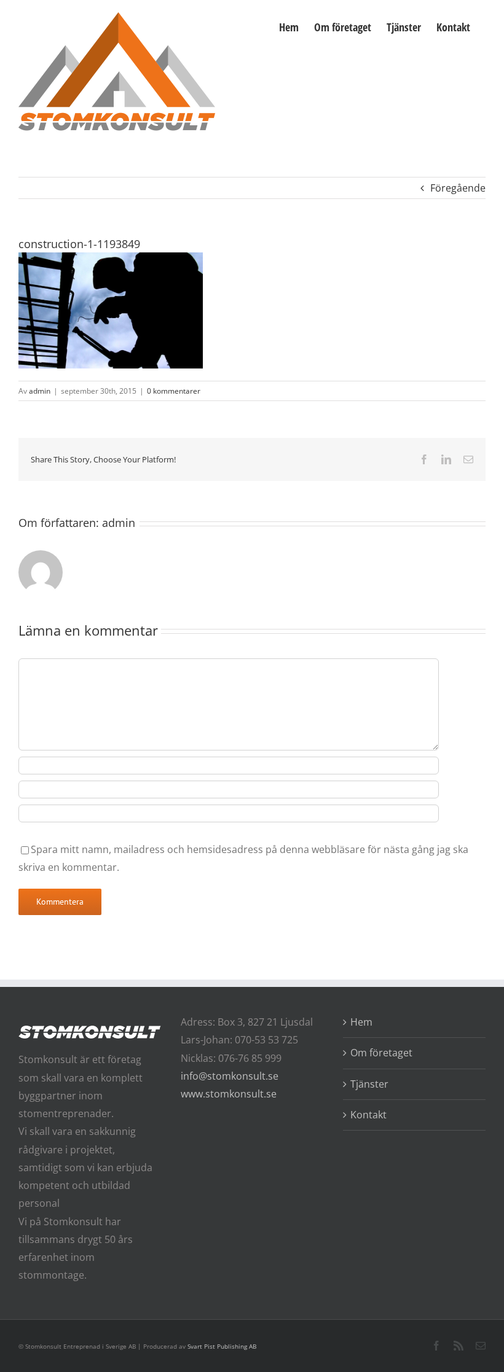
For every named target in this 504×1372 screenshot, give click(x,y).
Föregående (458, 188)
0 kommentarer (173, 391)
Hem (361, 1022)
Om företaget (381, 1052)
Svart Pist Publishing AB (221, 1346)
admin (39, 391)
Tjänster (369, 1084)
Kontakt (368, 1114)
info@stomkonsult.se (229, 1076)
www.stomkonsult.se (229, 1094)
